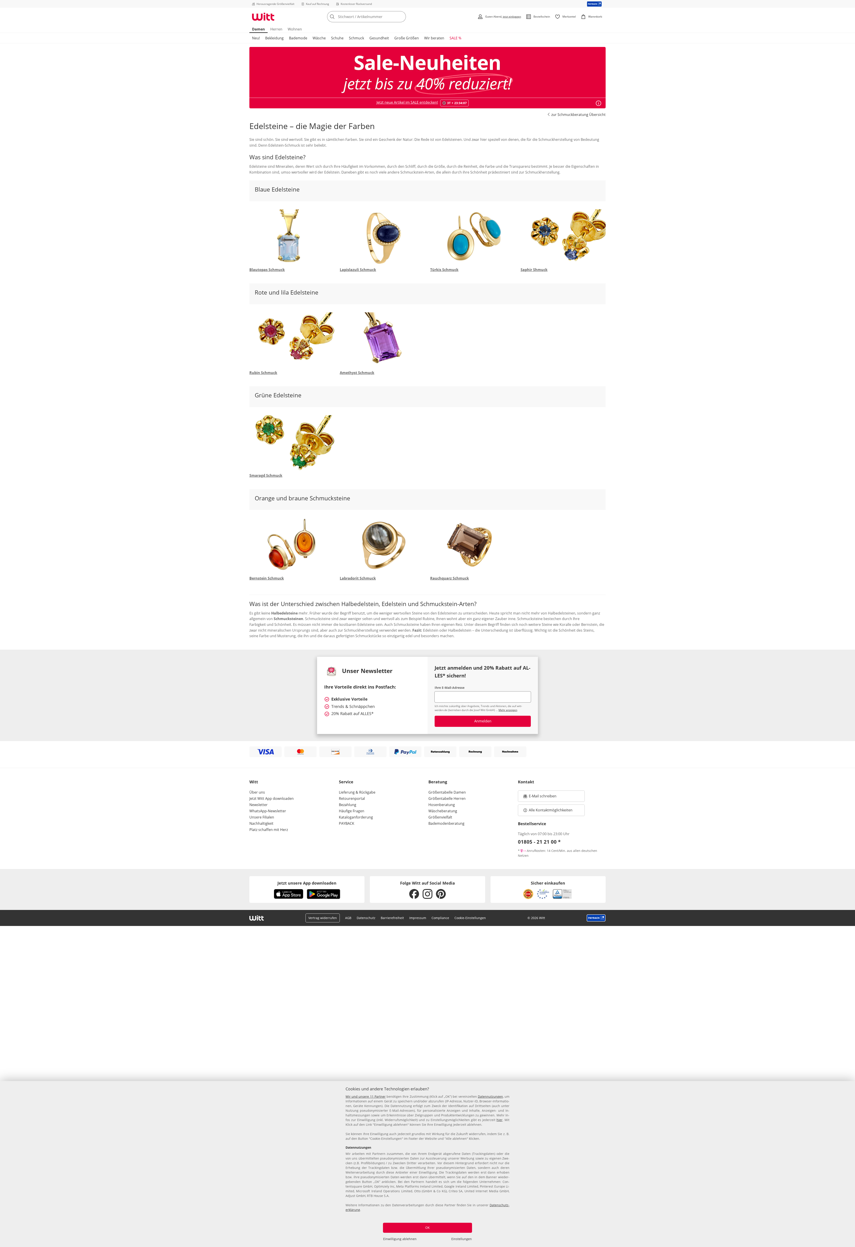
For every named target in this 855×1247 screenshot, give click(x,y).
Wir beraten (434, 38)
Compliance (440, 918)
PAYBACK (346, 823)
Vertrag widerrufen (322, 918)
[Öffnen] (598, 103)
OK (427, 1227)
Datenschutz (366, 918)
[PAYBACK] (594, 4)
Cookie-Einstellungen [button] (470, 918)
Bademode (298, 38)
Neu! (256, 38)
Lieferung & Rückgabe (357, 792)
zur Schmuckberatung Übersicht (578, 114)
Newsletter (258, 804)
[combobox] (376, 16)
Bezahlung (347, 804)
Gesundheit (379, 38)
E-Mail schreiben (539, 797)
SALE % (455, 38)
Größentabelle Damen (447, 792)
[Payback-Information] (596, 918)
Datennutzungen (490, 1096)
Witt (253, 781)
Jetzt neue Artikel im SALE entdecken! (407, 102)
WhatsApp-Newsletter (267, 810)
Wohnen (295, 29)
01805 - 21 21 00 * (539, 841)
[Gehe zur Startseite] (263, 17)
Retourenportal (352, 798)
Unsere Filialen (261, 817)
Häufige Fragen (351, 810)
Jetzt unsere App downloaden (306, 883)
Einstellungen (461, 1239)
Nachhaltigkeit (261, 823)
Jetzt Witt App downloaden (271, 798)
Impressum (417, 918)
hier (500, 1120)
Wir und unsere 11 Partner (366, 1096)
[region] (427, 1164)
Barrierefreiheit (392, 918)
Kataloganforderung (356, 817)
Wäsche (319, 38)
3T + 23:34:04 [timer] (457, 103)
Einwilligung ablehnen (400, 1239)
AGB (348, 918)
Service (346, 781)
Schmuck (356, 38)
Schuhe (337, 38)
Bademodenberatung (446, 823)
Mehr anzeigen (508, 710)
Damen (258, 29)
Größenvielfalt (440, 817)
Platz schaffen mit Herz (268, 829)
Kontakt (526, 781)
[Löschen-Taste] (401, 16)
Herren (276, 29)
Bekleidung (274, 38)
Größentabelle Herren (447, 798)
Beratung (437, 781)
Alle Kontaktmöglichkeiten (550, 810)
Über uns (257, 792)
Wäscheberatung (442, 810)
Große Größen (406, 38)
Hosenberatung (441, 804)
